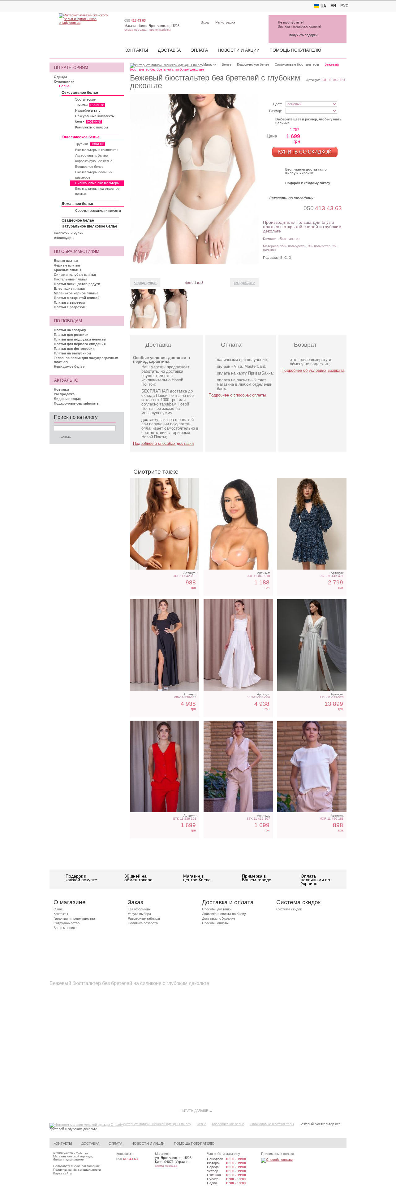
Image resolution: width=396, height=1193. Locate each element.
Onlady (81, 1153)
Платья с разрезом (69, 307)
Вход (205, 22)
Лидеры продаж (67, 399)
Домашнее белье (77, 204)
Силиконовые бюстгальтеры (97, 183)
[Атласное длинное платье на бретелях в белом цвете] (238, 645)
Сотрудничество (67, 923)
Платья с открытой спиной (77, 298)
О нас (58, 909)
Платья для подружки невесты (80, 339)
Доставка (169, 50)
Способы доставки (216, 909)
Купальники (64, 81)
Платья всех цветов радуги (77, 284)
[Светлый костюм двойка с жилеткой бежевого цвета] (238, 766)
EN (333, 5)
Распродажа (64, 394)
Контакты (136, 50)
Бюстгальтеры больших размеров (93, 174)
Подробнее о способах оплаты (237, 395)
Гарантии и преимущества (74, 918)
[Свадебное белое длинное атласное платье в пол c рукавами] (311, 645)
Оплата (199, 50)
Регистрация (225, 22)
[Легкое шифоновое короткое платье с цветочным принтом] (311, 524)
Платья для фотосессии (74, 348)
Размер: (275, 111)
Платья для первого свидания (79, 344)
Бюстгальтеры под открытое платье (97, 191)
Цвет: (277, 104)
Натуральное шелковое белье (89, 226)
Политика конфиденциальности (77, 1169)
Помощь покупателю (295, 50)
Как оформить (139, 909)
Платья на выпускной (72, 353)
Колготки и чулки (69, 233)
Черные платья (67, 265)
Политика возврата (143, 923)
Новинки (61, 389)
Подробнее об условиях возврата (313, 370)
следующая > (244, 282)
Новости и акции (239, 50)
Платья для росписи (71, 334)
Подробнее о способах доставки (163, 443)
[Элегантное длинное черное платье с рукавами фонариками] (164, 645)
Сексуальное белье (80, 92)
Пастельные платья (70, 279)
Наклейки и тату (88, 110)
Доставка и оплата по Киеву (224, 914)
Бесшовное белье (89, 166)
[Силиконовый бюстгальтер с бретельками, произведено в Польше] (238, 524)
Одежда (60, 77)
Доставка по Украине (218, 918)
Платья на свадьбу (70, 330)
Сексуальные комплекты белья (94, 118)
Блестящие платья (69, 288)
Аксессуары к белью (91, 155)
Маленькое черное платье (76, 293)
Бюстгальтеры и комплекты (96, 150)
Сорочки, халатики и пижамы (98, 210)
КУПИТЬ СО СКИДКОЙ (305, 151)
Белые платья (66, 260)
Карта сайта (62, 1173)
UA (323, 6)
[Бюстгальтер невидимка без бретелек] (164, 524)
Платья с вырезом (69, 302)
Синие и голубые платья (75, 274)
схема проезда (135, 29)
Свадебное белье (78, 220)
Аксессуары (64, 238)
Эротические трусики (89, 102)
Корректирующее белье (93, 161)
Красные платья (67, 270)
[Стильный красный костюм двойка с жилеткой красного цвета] (164, 766)
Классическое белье (81, 137)
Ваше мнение (64, 928)
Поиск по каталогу (76, 417)
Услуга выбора (139, 914)
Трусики (89, 144)
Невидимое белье (69, 366)
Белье (64, 86)
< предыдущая (145, 282)
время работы (159, 29)
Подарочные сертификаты (76, 403)
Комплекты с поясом (91, 127)
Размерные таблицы (144, 918)
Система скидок (289, 909)
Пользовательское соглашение (76, 1166)
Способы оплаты (215, 923)
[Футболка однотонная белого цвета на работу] (311, 766)
